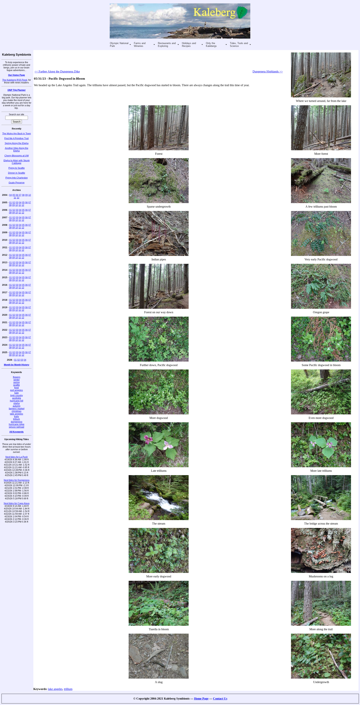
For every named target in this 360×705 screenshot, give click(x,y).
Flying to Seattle (16, 168)
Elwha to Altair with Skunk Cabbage (17, 161)
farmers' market (16, 408)
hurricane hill (16, 400)
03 (17, 202)
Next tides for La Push (16, 457)
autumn (16, 406)
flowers (16, 377)
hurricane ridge (16, 424)
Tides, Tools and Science (239, 44)
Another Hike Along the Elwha (16, 149)
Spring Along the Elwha (16, 143)
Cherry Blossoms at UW (16, 155)
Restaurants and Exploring (167, 44)
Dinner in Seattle (16, 173)
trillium (16, 419)
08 (23, 195)
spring (16, 382)
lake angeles (16, 414)
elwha (17, 403)
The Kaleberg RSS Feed (14, 80)
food (16, 387)
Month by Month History (16, 364)
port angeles (16, 390)
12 (18, 197)
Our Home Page (16, 75)
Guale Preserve (17, 182)
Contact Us (220, 698)
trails (16, 416)
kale (16, 393)
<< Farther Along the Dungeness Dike (57, 71)
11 (15, 197)
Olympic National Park (119, 44)
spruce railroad (16, 427)
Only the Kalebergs (211, 44)
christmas (16, 411)
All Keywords (16, 432)
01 (10, 202)
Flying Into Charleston (16, 177)
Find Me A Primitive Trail (16, 138)
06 (17, 195)
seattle (16, 385)
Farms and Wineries (140, 44)
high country (16, 395)
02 (13, 202)
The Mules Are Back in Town (16, 133)
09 (26, 195)
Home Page (201, 698)
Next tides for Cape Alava (16, 503)
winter (17, 379)
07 (20, 195)
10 (29, 195)
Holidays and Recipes (189, 44)
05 (13, 195)
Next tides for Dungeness (16, 480)
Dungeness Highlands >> (268, 71)
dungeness (16, 421)
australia (16, 398)
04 (10, 195)
